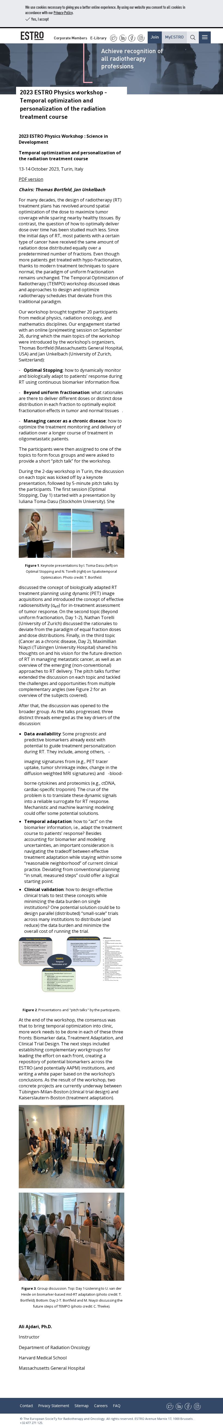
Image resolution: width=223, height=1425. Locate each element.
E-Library (98, 37)
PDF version (31, 179)
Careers (101, 1405)
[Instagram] (141, 38)
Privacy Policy (63, 12)
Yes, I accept (40, 19)
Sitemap (82, 1405)
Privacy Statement (53, 1405)
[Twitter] (113, 38)
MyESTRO (174, 36)
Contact (26, 1405)
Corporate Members (70, 37)
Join (155, 36)
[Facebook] (131, 38)
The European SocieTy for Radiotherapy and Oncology (64, 1419)
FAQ (116, 1405)
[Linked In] (122, 38)
